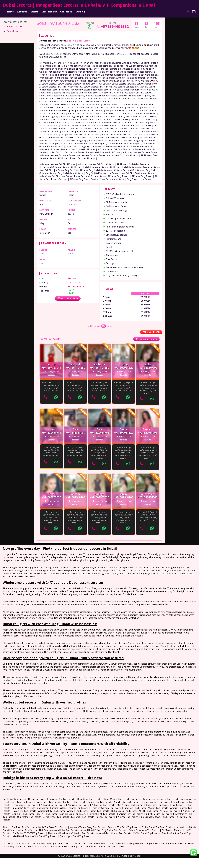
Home (10, 11)
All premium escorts (146, 339)
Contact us (66, 11)
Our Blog (80, 11)
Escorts (34, 11)
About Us (22, 11)
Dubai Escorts (84, 40)
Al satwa (71, 40)
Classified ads (49, 11)
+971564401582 (115, 26)
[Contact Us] (193, 11)
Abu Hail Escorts (14, 26)
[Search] (188, 11)
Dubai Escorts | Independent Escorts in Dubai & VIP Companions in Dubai (79, 5)
